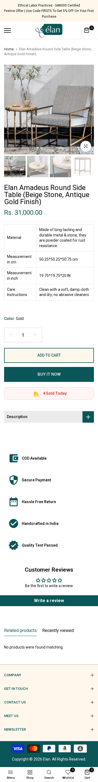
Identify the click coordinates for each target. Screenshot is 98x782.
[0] (87, 30)
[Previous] (12, 109)
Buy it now (49, 374)
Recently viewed (58, 630)
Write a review (49, 600)
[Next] (85, 109)
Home (9, 49)
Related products (20, 630)
